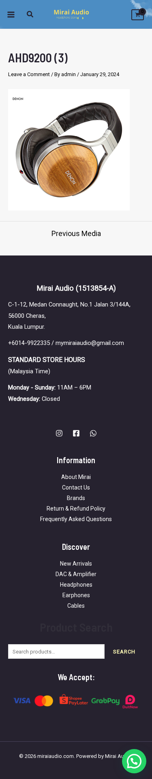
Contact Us (76, 487)
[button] (30, 15)
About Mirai (76, 477)
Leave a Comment (29, 74)
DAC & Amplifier (76, 574)
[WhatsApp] (93, 433)
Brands (76, 498)
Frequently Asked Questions (76, 519)
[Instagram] (59, 433)
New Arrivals (76, 563)
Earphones (76, 595)
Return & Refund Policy (76, 508)
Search (124, 652)
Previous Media (76, 233)
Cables (76, 605)
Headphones (76, 584)
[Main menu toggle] (11, 14)
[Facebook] (76, 433)
